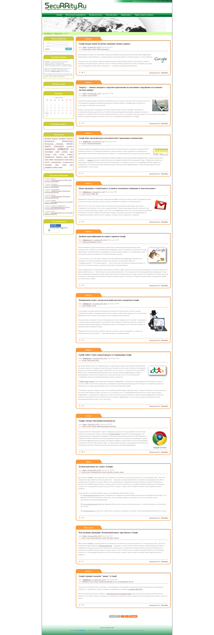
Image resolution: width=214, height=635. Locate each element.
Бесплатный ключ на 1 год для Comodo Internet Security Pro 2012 (57, 208)
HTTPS (95, 95)
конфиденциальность (103, 49)
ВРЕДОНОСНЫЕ (67, 141)
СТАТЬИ (64, 152)
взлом (66, 159)
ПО (72, 149)
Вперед (133, 616)
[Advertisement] (142, 7)
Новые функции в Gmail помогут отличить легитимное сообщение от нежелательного (117, 188)
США (71, 152)
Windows (55, 138)
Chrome (94, 426)
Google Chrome (114, 434)
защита (122, 472)
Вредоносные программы (54, 143)
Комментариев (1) (154, 518)
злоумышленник (56, 162)
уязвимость (49, 167)
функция (116, 472)
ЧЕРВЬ (51, 159)
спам (71, 164)
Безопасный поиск (105, 546)
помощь (47, 49)
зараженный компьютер (94, 143)
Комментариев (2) (154, 605)
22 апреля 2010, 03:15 (99, 579)
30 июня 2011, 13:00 (98, 192)
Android (84, 95)
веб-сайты (110, 472)
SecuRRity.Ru (48, 33)
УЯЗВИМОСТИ (49, 157)
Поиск (161, 1)
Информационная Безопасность (106, 426)
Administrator (87, 141)
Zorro (84, 47)
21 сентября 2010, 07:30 (99, 240)
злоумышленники (67, 162)
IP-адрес (131, 581)
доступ (47, 162)
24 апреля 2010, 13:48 (94, 536)
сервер (64, 164)
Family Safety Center (93, 360)
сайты (57, 164)
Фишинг (88, 305)
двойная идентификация (89, 242)
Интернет (70, 146)
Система (47, 154)
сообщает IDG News (135, 589)
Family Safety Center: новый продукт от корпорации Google (105, 355)
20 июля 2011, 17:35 (98, 141)
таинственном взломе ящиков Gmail (119, 594)
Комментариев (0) (154, 72)
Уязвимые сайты (61, 157)
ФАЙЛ (71, 157)
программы (48, 164)
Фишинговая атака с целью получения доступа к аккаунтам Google (109, 300)
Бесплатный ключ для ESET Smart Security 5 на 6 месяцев (58, 180)
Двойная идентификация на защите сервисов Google (102, 236)
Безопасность (50, 141)
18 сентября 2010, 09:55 (99, 303)
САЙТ (57, 152)
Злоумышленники (122, 581)
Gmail (84, 194)
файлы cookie (56, 71)
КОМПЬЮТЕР (50, 149)
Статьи (88, 416)
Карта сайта (167, 1)
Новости (88, 39)
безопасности (59, 159)
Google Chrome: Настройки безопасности (97, 421)
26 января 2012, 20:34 (94, 47)
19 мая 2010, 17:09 (93, 424)
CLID (112, 627)
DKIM (93, 194)
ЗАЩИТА (48, 146)
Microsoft (48, 138)
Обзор (88, 462)
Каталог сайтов (105, 627)
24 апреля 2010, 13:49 (94, 470)
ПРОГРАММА (49, 152)
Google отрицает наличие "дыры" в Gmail (97, 576)
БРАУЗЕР (70, 138)
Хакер (46, 159)
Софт (55, 154)
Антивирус (62, 138)
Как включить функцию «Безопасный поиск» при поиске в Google (108, 533)
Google (94, 49)
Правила (155, 1)
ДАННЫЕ (69, 144)
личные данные (86, 49)
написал (90, 160)
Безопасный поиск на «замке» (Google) (96, 467)
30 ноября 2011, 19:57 (94, 93)
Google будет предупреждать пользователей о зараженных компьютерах (111, 138)
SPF (97, 194)
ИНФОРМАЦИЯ (59, 146)
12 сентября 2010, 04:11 (99, 358)
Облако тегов (58, 33)
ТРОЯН (61, 154)
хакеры (60, 167)
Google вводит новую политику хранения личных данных (104, 44)
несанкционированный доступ (108, 581)
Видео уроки (86, 472)
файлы (55, 167)
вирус (71, 159)
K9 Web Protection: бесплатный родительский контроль (57, 191)
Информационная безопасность (142, 1)
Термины (70, 154)
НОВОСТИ (85, 581)
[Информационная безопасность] (66, 10)
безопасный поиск (96, 472)
